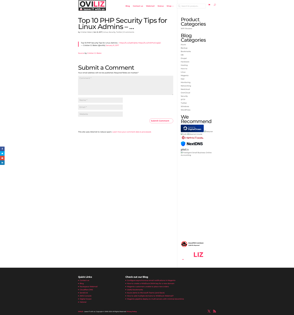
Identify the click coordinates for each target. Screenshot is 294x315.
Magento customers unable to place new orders (148, 286)
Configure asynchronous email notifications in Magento (151, 280)
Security (112, 32)
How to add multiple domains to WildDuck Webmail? (150, 296)
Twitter (119, 32)
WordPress (185, 110)
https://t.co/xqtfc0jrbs (128, 43)
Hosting (184, 65)
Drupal (184, 58)
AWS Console (85, 296)
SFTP (183, 99)
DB (182, 55)
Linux (105, 32)
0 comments (129, 32)
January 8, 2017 (112, 45)
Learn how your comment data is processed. (131, 132)
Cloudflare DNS (86, 290)
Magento (185, 75)
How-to (184, 68)
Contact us (138, 6)
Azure (183, 44)
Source (81, 53)
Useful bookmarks (135, 290)
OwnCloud (185, 93)
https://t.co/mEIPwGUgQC (149, 43)
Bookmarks (186, 51)
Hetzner (83, 302)
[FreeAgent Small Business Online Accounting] (198, 155)
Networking (186, 86)
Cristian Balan (86, 32)
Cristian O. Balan (94, 53)
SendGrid (84, 293)
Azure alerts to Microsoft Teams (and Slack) (146, 293)
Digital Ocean (86, 299)
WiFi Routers (186, 28)
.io (185, 149)
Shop (169, 6)
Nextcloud (185, 89)
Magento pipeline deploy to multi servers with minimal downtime (155, 299)
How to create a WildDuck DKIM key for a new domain (150, 283)
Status (161, 6)
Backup (184, 48)
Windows (185, 106)
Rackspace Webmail (89, 286)
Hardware (185, 62)
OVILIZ (80, 311)
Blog (128, 6)
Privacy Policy (132, 311)
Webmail (150, 6)
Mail (182, 79)
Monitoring (185, 82)
